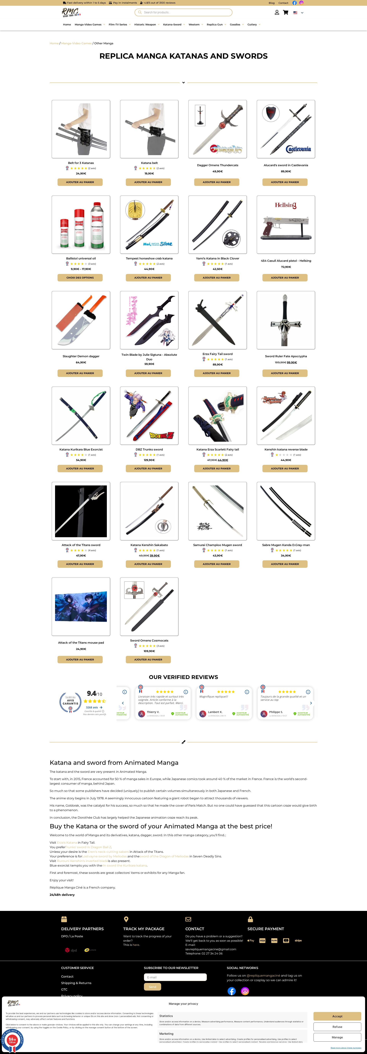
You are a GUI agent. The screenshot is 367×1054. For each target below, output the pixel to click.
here (136, 945)
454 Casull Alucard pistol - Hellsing (286, 260)
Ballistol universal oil (81, 258)
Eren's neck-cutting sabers (108, 852)
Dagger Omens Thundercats (217, 165)
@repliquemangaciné (263, 975)
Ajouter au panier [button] (80, 182)
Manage (337, 1037)
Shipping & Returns (76, 983)
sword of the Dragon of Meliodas (164, 856)
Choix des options (80, 277)
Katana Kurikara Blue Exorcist (81, 449)
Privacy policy (71, 996)
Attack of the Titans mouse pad (81, 642)
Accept (337, 1016)
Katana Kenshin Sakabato (149, 545)
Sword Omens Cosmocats (149, 640)
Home (54, 43)
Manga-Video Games (76, 43)
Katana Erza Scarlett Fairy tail (217, 449)
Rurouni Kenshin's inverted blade (82, 861)
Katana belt (149, 163)
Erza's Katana (67, 842)
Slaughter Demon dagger (81, 356)
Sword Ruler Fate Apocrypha (286, 356)
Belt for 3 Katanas (81, 163)
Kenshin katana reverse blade (286, 449)
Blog (272, 2)
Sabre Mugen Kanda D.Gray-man (286, 545)
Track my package (143, 929)
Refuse (337, 1027)
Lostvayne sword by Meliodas (104, 856)
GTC (64, 989)
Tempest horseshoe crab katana (149, 258)
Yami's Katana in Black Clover (217, 258)
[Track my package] (126, 919)
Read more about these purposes (346, 1048)
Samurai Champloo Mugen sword (217, 545)
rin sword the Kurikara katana (124, 865)
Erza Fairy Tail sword (218, 354)
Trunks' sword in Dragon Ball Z (88, 847)
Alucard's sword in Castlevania (286, 165)
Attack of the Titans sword (81, 545)
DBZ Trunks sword (149, 449)
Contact (283, 2)
